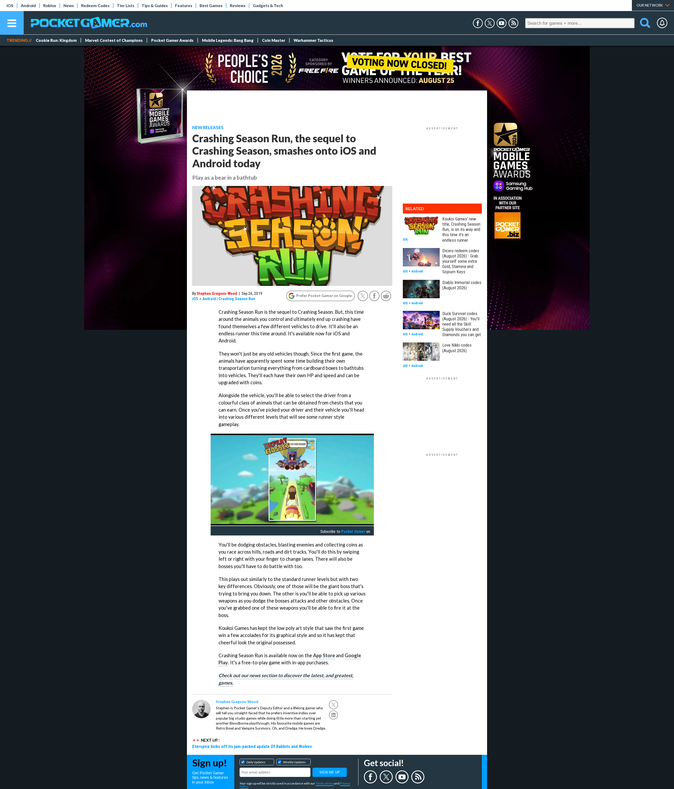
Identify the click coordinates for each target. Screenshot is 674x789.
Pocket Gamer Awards (172, 40)
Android (28, 5)
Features (183, 5)
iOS (10, 5)
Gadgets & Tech (268, 5)
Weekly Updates (294, 762)
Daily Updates (255, 762)
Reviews (237, 5)
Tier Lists (125, 5)
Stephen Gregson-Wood (217, 293)
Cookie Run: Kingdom (56, 40)
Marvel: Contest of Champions (114, 40)
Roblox (49, 5)
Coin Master (273, 40)
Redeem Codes (95, 5)
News (68, 5)
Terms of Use (325, 783)
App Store (324, 655)
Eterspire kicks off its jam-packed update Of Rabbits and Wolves (252, 746)
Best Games (211, 5)
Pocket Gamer (353, 531)
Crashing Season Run (237, 298)
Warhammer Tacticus (313, 40)
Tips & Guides (155, 5)
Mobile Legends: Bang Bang (228, 40)
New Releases (208, 127)
